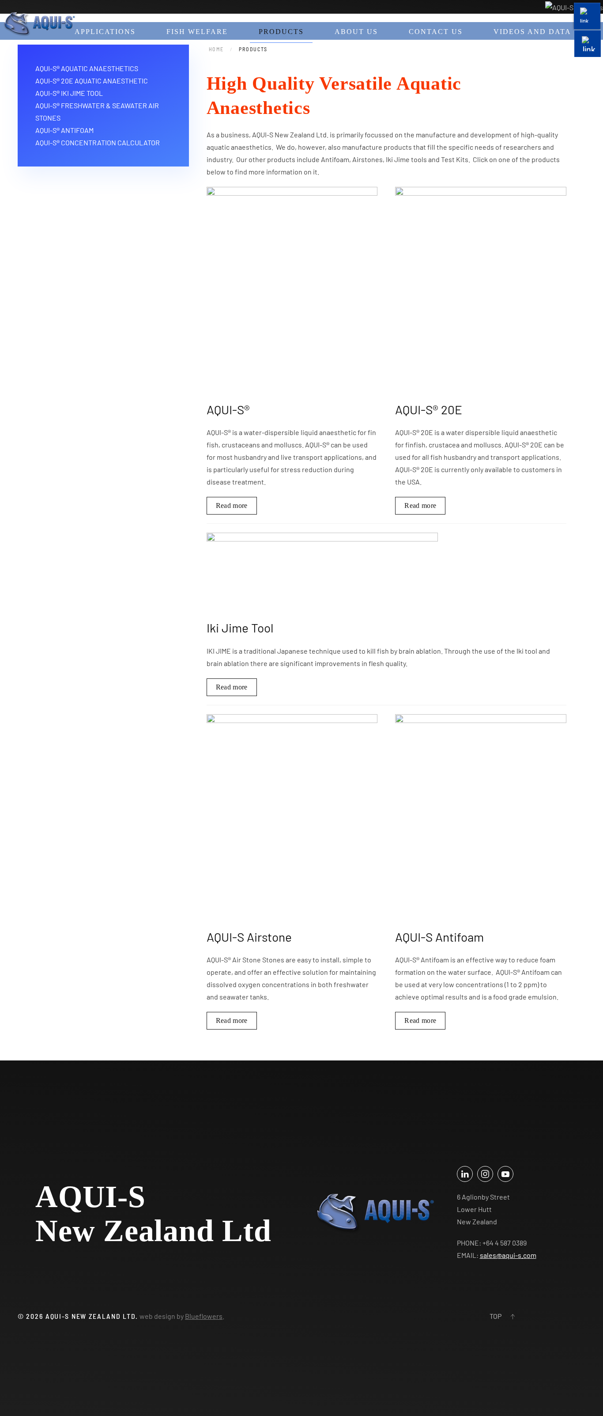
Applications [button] (105, 31)
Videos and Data (532, 31)
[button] (512, 1316)
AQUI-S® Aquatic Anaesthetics (86, 68)
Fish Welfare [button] (197, 31)
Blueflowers (203, 1316)
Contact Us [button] (436, 31)
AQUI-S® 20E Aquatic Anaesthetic (91, 80)
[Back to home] (39, 24)
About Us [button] (356, 31)
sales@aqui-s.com (508, 1255)
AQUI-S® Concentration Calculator (97, 142)
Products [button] (281, 31)
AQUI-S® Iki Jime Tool (69, 93)
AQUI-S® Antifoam (64, 130)
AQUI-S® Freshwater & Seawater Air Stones (97, 111)
